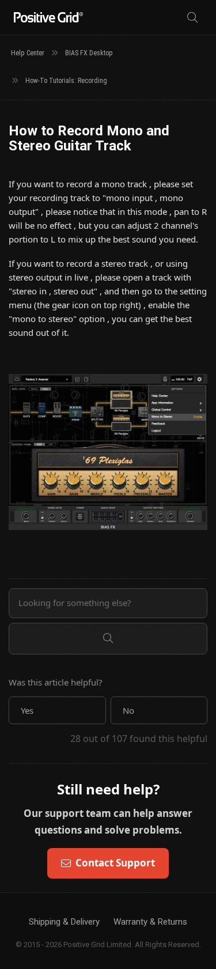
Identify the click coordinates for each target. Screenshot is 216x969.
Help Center (27, 53)
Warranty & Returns (150, 922)
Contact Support (115, 862)
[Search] (192, 17)
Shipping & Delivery (64, 922)
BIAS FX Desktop (89, 53)
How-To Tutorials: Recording (66, 81)
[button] (57, 710)
